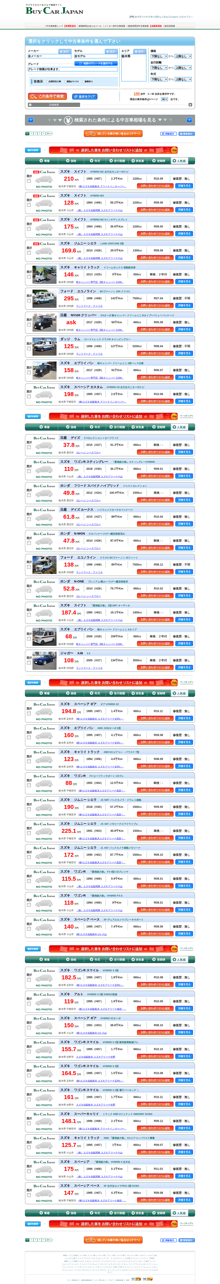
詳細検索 (54, 104)
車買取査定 (71, 26)
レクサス (142, 1255)
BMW (153, 1258)
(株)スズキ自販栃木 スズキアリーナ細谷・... (102, 1009)
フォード (85, 1264)
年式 (153, 74)
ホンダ (67, 1258)
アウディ (98, 1261)
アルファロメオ (82, 1270)
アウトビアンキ (145, 1270)
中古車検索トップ (54, 26)
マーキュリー (94, 1264)
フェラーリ (94, 1270)
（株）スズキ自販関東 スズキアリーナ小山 (99, 210)
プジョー (65, 1270)
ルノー (72, 1270)
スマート (145, 1258)
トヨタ (149, 1255)
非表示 (38, 81)
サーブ (110, 1272)
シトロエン (154, 1267)
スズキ (93, 1258)
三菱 (73, 1258)
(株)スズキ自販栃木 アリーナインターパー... (102, 186)
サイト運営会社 (72, 1280)
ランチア (135, 1270)
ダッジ (126, 1264)
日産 (155, 1255)
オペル (121, 1261)
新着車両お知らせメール (90, 26)
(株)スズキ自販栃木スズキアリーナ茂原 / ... (102, 790)
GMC (147, 1261)
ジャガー (80, 1267)
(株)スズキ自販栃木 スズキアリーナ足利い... (100, 719)
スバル (79, 1258)
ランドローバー (90, 1267)
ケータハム (144, 1267)
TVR (120, 1267)
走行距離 (156, 62)
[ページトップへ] (186, 416)
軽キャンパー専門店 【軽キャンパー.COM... (100, 282)
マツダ (86, 1258)
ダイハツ (100, 1258)
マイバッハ (136, 1258)
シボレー (140, 1261)
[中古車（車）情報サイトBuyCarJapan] (54, 8)
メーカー (33, 50)
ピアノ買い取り (100, 1280)
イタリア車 (121, 1255)
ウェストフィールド (131, 1267)
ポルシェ (90, 1261)
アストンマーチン (68, 1267)
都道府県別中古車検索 (138, 26)
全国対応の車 (55, 81)
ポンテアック (106, 1264)
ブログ (110, 1280)
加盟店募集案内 (86, 1280)
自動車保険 (156, 26)
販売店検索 (170, 26)
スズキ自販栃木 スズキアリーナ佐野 (95, 1057)
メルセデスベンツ (118, 1258)
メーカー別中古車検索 (114, 26)
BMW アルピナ (79, 1261)
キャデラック (130, 1261)
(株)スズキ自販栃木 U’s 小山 (91, 934)
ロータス (109, 1267)
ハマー (153, 1261)
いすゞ (108, 1258)
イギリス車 (101, 1255)
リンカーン (76, 1264)
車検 (127, 1280)
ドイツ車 (83, 1255)
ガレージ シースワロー (88, 452)
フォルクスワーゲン (110, 1261)
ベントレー (154, 1264)
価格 (153, 50)
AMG (128, 1258)
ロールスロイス (142, 1264)
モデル (78, 50)
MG (115, 1267)
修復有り (89, 81)
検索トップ (67, 1255)
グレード (33, 64)
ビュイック (66, 1264)
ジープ (133, 1264)
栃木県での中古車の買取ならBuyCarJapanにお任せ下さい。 (165, 16)
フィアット (113, 1270)
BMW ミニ (68, 1261)
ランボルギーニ (124, 1270)
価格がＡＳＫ (73, 81)
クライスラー (117, 1264)
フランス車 (111, 1255)
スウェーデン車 (132, 1255)
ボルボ (155, 1270)
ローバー (101, 1267)
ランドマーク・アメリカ (89, 306)
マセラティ (103, 1270)
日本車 (75, 1255)
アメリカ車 (92, 1255)
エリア (125, 50)
